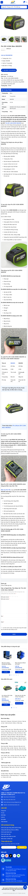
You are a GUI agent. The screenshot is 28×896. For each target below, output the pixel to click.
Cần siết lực (15, 757)
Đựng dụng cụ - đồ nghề (19, 773)
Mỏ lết (5, 755)
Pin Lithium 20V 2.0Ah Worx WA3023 (7, 696)
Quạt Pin (25, 739)
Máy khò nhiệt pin (11, 736)
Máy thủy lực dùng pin (6, 739)
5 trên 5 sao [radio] (17, 597)
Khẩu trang (19, 723)
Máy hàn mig (11, 765)
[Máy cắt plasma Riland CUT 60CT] (20, 655)
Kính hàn (17, 767)
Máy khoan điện (4, 746)
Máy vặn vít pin (9, 729)
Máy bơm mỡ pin (22, 738)
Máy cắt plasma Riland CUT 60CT (20, 663)
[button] (19, 703)
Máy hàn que (4, 765)
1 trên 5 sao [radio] (11, 597)
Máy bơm (11, 773)
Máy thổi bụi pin (10, 732)
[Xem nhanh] (12, 672)
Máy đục (11, 746)
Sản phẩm (3, 819)
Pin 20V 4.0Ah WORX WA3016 (11, 78)
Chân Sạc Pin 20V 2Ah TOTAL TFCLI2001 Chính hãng (20, 696)
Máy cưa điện (10, 748)
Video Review (4, 821)
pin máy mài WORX (6, 82)
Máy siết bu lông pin (18, 729)
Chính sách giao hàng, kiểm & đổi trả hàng (11, 827)
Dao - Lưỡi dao (11, 755)
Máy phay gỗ (4, 749)
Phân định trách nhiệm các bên (8, 836)
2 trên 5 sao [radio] (13, 597)
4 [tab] (16, 707)
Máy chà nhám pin (19, 732)
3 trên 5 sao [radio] (14, 597)
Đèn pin (13, 739)
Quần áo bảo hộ (8, 723)
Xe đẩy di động (4, 773)
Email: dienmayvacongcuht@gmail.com (12, 802)
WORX (9, 85)
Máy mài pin (8, 731)
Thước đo (9, 757)
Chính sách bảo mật (5, 834)
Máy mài (16, 746)
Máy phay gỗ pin (5, 738)
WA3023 (13, 363)
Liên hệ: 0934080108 (6, 55)
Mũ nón (20, 721)
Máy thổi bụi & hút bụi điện (20, 749)
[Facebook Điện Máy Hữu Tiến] (2, 855)
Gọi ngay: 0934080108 (10, 70)
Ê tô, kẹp (20, 757)
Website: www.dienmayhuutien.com (11, 804)
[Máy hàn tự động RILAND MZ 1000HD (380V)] (7, 655)
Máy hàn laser (24, 765)
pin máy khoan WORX (18, 80)
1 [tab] (11, 707)
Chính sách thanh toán (6, 832)
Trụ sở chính (9, 867)
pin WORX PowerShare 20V (8, 83)
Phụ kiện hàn (23, 767)
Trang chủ (3, 7)
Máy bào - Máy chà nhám (20, 748)
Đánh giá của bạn (5, 596)
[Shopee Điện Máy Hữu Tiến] (6, 855)
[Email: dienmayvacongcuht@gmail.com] (2, 802)
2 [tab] (13, 707)
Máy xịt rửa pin (20, 734)
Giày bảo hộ (3, 721)
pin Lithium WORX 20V (6, 80)
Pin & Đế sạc (17, 7)
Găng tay (9, 721)
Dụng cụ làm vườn (7, 777)
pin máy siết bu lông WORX (17, 82)
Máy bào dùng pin (13, 738)
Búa (5, 757)
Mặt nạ (14, 723)
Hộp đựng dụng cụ (5, 775)
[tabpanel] (7, 661)
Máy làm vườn (21, 731)
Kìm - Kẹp (22, 755)
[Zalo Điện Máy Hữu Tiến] (14, 855)
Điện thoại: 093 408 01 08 (9, 799)
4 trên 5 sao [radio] (16, 597)
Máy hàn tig (17, 765)
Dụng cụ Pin (10, 7)
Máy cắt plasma (5, 767)
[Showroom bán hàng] (3, 874)
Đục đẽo (17, 755)
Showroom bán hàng (11, 873)
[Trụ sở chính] (3, 868)
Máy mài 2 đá (22, 746)
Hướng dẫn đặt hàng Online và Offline (10, 829)
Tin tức (2, 812)
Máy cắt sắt (3, 748)
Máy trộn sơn (11, 749)
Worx (10, 58)
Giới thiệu (3, 815)
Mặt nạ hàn (12, 767)
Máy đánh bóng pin (20, 736)
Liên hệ (2, 817)
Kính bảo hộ (14, 721)
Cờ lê (2, 755)
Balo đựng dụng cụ (14, 775)
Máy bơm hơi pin (12, 734)
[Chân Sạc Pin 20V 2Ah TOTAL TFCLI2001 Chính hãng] (20, 687)
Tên (2, 616)
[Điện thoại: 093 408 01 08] (2, 799)
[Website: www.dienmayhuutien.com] (2, 805)
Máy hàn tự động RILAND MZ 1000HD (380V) (6, 663)
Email (2, 622)
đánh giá (8, 48)
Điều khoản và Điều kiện (7, 838)
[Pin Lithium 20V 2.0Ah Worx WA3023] (7, 687)
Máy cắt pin (14, 731)
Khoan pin (3, 729)
